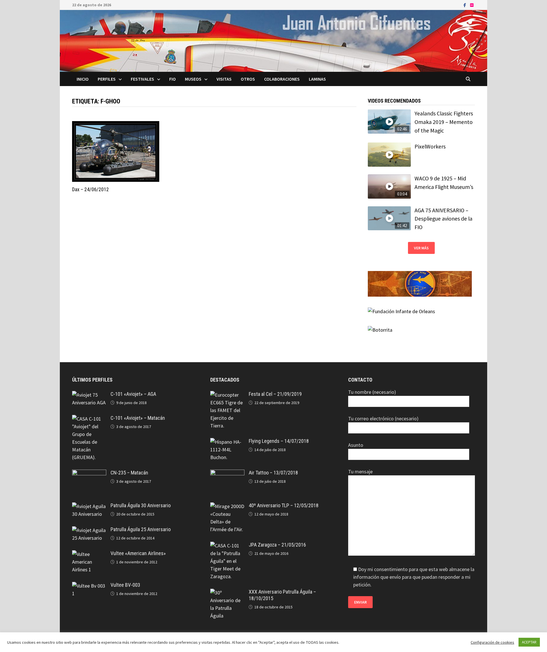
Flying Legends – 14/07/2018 (279, 441)
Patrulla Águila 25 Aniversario (141, 529)
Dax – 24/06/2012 (90, 189)
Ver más (421, 247)
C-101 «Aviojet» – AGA (133, 394)
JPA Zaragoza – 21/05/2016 (277, 545)
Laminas (317, 79)
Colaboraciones (282, 79)
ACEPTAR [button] (529, 642)
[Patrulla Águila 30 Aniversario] (89, 506)
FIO (172, 79)
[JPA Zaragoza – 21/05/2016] (227, 545)
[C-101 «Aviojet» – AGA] (89, 395)
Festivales (142, 79)
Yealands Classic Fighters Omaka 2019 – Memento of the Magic (444, 122)
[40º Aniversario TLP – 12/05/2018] (227, 506)
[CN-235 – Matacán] (89, 473)
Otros (248, 79)
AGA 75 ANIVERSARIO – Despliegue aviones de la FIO (443, 219)
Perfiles (107, 79)
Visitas (224, 79)
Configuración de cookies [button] (492, 642)
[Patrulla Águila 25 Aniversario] (89, 530)
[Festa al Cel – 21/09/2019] (227, 395)
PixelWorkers (430, 146)
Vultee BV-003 (125, 585)
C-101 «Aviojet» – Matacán (138, 418)
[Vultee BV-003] (89, 585)
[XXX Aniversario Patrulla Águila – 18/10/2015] (227, 592)
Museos (193, 79)
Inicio (83, 79)
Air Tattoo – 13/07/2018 (273, 473)
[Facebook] (465, 4)
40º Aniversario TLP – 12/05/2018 (284, 505)
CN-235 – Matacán (129, 473)
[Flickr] (472, 4)
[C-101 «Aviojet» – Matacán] (89, 418)
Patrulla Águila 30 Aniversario (141, 505)
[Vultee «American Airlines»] (89, 554)
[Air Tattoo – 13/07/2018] (227, 473)
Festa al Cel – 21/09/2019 (275, 394)
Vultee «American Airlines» (138, 553)
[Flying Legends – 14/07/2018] (227, 442)
